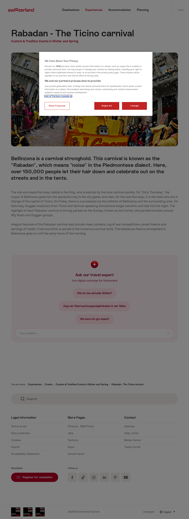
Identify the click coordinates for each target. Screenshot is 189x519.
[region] (95, 84)
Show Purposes (57, 106)
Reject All (107, 106)
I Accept (134, 106)
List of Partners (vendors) (58, 96)
